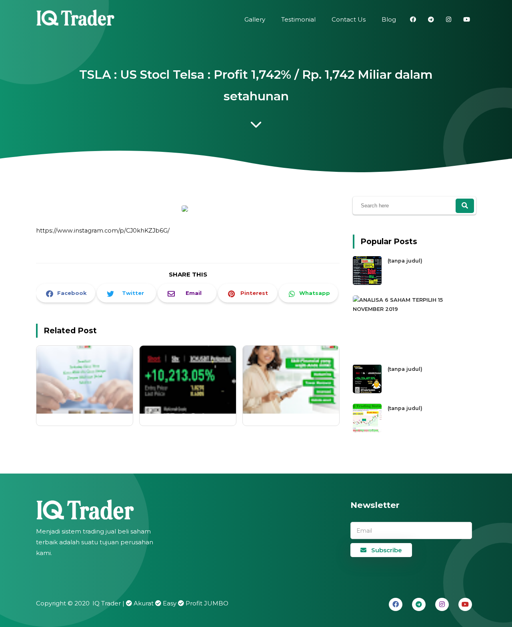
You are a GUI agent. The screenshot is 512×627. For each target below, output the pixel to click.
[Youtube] (465, 604)
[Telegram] (419, 604)
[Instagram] (442, 604)
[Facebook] (395, 604)
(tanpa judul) (405, 261)
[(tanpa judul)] (368, 283)
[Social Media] (413, 19)
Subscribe (386, 550)
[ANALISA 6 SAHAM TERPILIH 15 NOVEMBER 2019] (412, 309)
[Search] (465, 206)
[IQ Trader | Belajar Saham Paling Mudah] (76, 20)
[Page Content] (256, 127)
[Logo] (102, 510)
